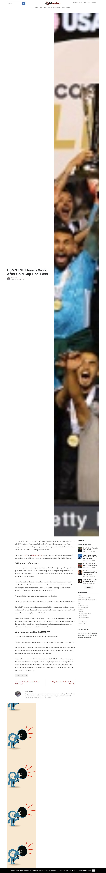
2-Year (80, 595)
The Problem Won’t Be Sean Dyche (90, 548)
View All (88, 587)
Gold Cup (24, 675)
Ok (93, 870)
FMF (79, 625)
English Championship (84, 613)
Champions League (54, 7)
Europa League (82, 615)
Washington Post (36, 555)
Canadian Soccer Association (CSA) (87, 600)
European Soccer (83, 617)
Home (36, 7)
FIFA (41, 7)
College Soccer (83, 607)
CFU (79, 603)
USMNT (68, 7)
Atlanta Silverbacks (84, 597)
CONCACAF (81, 609)
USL (63, 7)
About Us (75, 2)
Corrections (86, 2)
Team (80, 2)
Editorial (18, 675)
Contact (93, 2)
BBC (26, 555)
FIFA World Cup (82, 621)
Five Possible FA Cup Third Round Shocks (90, 580)
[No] (104, 870)
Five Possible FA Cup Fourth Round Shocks (90, 564)
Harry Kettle (14, 277)
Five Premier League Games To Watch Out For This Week (90, 556)
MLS (45, 7)
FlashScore (81, 623)
